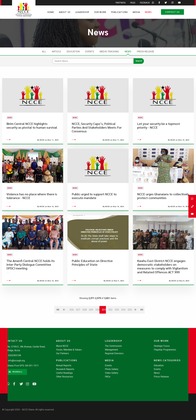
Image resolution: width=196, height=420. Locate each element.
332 (110, 309)
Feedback (145, 3)
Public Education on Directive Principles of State (92, 262)
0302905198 (14, 355)
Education (73, 51)
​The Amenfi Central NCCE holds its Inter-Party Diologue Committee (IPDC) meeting (30, 264)
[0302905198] (192, 206)
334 (123, 309)
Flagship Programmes (165, 350)
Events (89, 51)
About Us (64, 11)
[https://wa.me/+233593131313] (7, 383)
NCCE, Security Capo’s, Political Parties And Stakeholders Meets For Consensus (97, 127)
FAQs (132, 3)
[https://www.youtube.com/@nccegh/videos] (33, 383)
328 (84, 309)
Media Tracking (109, 51)
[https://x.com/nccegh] (20, 383)
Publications (119, 11)
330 (97, 309)
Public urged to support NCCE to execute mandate (94, 196)
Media (136, 11)
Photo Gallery (111, 369)
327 (78, 309)
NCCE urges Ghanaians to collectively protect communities (163, 196)
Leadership (82, 11)
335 (130, 309)
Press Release (145, 51)
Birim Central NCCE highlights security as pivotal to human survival (31, 125)
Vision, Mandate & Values (69, 350)
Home (50, 11)
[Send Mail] (192, 214)
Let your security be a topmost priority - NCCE (158, 125)
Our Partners (62, 353)
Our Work (100, 11)
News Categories (167, 360)
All (44, 51)
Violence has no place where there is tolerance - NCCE (31, 196)
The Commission (113, 346)
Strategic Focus (162, 346)
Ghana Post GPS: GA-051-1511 (23, 365)
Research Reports (65, 369)
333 (117, 309)
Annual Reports (63, 365)
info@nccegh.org (16, 360)
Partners (121, 3)
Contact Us (172, 12)
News (148, 11)
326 (71, 309)
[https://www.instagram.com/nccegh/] (26, 383)
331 (104, 309)
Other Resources (64, 377)
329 (91, 309)
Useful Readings (64, 373)
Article (56, 51)
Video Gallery (111, 373)
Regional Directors (114, 353)
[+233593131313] (192, 198)
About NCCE (62, 346)
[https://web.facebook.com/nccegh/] (14, 383)
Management (111, 350)
